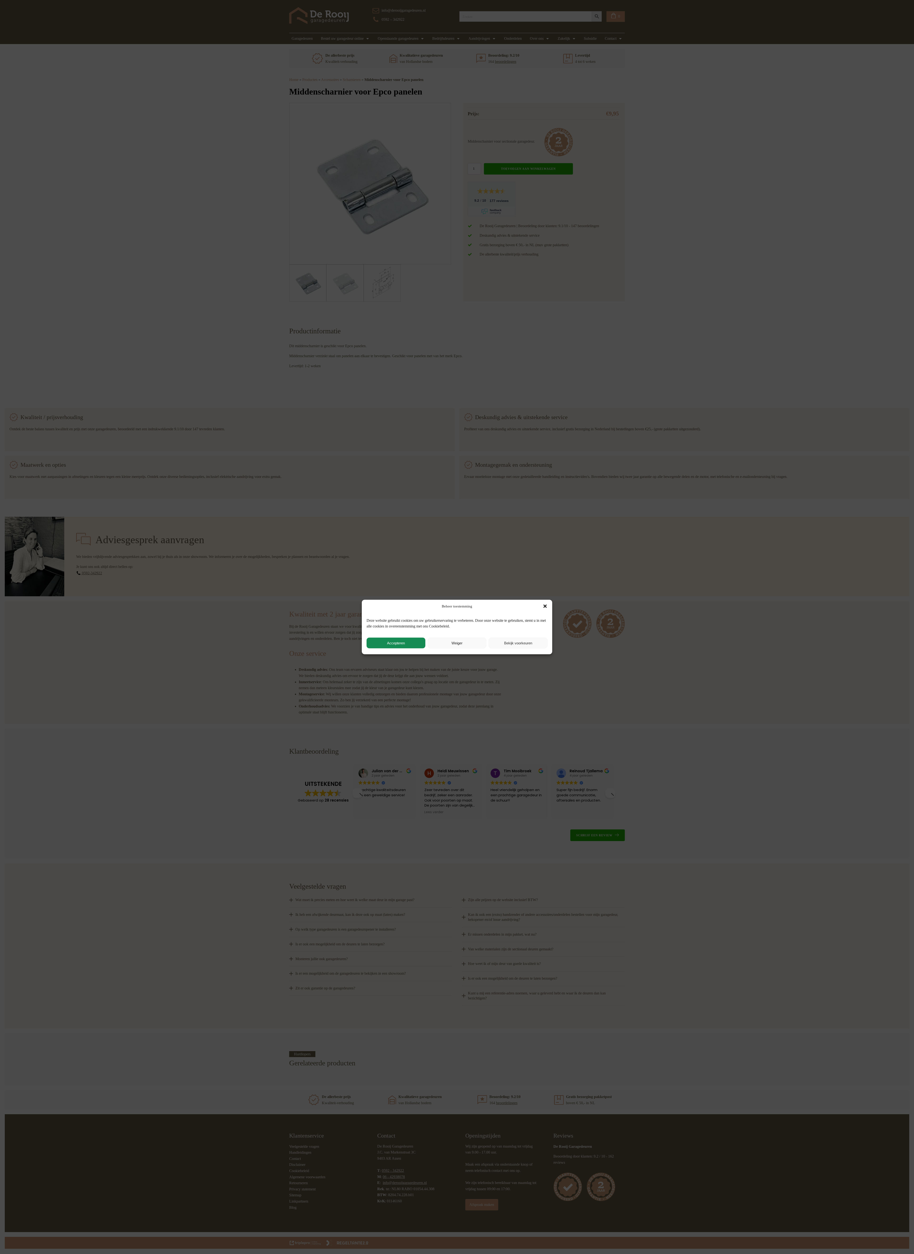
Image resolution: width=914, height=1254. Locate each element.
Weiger (457, 643)
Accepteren (396, 643)
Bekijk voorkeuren (518, 643)
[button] (545, 606)
